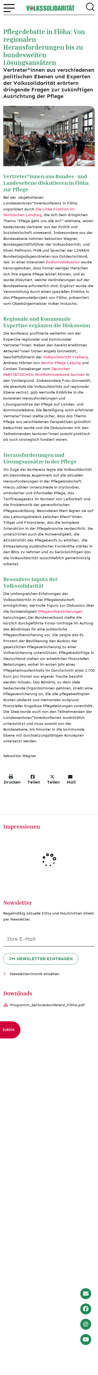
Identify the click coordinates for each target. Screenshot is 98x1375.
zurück (8, 1030)
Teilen (33, 782)
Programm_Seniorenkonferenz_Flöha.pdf (47, 1004)
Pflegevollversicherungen (60, 611)
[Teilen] (88, 159)
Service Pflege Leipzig (61, 362)
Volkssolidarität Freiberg (65, 357)
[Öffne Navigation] (9, 8)
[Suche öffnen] (90, 7)
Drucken (12, 782)
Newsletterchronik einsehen (34, 973)
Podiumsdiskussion (63, 262)
